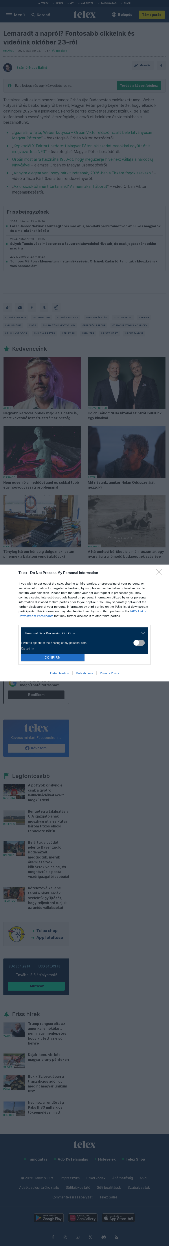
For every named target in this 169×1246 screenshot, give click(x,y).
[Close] (160, 573)
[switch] (139, 643)
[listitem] (83, 633)
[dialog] (84, 623)
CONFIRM (53, 657)
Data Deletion (59, 673)
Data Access (84, 673)
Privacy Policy (109, 673)
